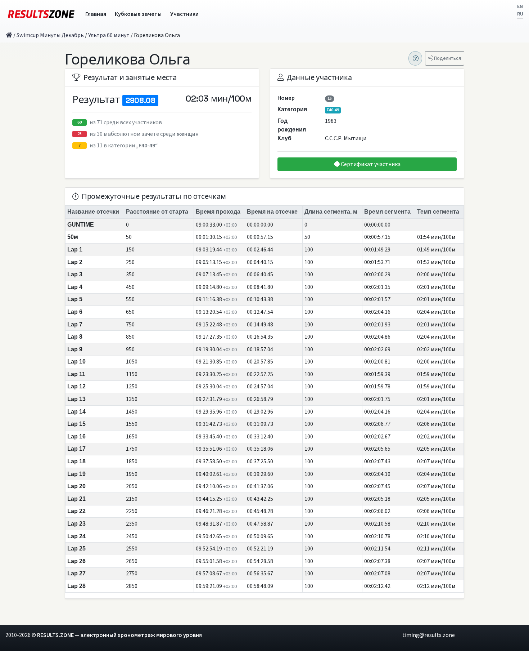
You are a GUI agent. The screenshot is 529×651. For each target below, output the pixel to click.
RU (520, 14)
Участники (184, 14)
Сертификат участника (370, 164)
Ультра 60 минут (109, 35)
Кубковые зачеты (138, 14)
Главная (95, 14)
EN (520, 6)
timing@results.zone (428, 635)
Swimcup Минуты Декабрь (50, 35)
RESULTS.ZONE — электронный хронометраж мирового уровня (119, 635)
